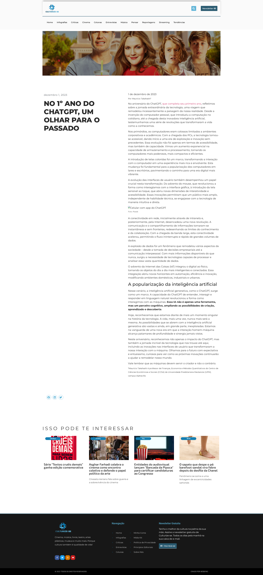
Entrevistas (111, 22)
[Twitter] (62, 557)
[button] (193, 8)
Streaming (164, 22)
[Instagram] (67, 557)
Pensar (134, 22)
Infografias (62, 22)
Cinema (86, 22)
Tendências (179, 22)
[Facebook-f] (57, 557)
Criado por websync (199, 572)
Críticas (74, 22)
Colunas (98, 22)
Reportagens (148, 22)
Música (124, 22)
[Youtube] (73, 557)
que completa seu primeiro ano (181, 103)
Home (50, 22)
